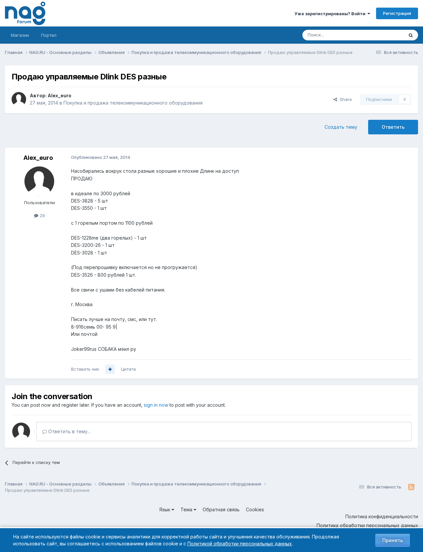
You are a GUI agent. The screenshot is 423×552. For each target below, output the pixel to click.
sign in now (156, 405)
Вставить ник (85, 369)
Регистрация (397, 13)
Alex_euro (59, 95)
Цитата (128, 369)
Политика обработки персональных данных (367, 525)
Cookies (255, 509)
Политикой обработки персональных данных (239, 543)
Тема (187, 509)
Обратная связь (221, 509)
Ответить (393, 127)
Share (344, 99)
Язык (165, 509)
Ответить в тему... (69, 431)
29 (41, 215)
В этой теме (383, 34)
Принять (392, 540)
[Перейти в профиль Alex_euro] (19, 99)
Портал (49, 35)
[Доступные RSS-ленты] (411, 487)
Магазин (20, 35)
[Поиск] (411, 35)
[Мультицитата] (110, 369)
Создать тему (341, 127)
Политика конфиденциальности (381, 516)
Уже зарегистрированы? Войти (330, 13)
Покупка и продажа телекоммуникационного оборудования (133, 103)
